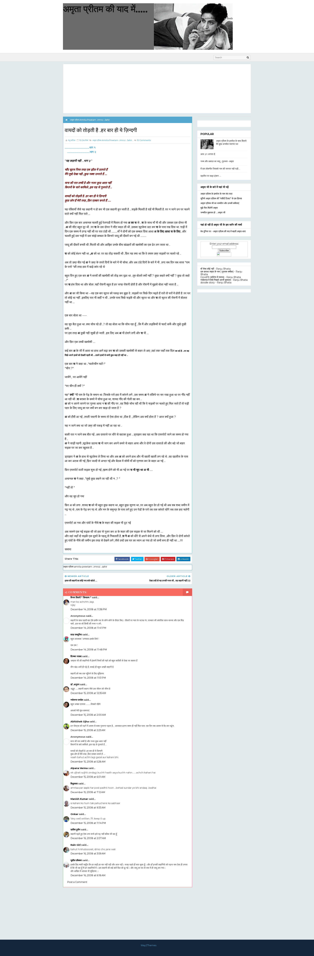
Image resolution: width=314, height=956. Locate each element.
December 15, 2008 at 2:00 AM (88, 714)
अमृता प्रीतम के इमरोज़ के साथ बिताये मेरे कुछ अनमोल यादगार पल (231, 142)
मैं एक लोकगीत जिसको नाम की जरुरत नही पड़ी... (220, 168)
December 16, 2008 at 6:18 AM (87, 875)
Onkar (74, 814)
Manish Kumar (79, 798)
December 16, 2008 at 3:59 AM (87, 853)
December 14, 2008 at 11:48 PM (88, 649)
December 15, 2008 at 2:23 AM (87, 730)
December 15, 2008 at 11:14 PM (88, 823)
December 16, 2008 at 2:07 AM (88, 838)
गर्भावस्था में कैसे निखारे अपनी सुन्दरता (216, 279)
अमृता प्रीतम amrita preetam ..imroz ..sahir (90, 120)
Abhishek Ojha (79, 721)
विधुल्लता (74, 783)
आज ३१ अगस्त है (208, 154)
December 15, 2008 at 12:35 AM (88, 693)
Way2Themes (148, 945)
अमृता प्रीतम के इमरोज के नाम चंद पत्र (216, 193)
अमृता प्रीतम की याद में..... (105, 8)
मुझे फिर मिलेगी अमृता (209, 207)
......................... (80, 147)
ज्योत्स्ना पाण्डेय (76, 699)
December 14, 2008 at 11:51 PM (88, 677)
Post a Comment (77, 882)
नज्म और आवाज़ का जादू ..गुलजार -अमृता (217, 161)
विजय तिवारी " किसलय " (80, 597)
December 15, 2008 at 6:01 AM (87, 776)
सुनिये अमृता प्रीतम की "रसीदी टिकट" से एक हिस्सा (221, 198)
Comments (144, 140)
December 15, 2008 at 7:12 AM (87, 792)
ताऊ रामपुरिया (76, 634)
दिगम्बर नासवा (76, 656)
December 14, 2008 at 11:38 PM (88, 609)
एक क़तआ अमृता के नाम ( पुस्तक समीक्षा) (217, 271)
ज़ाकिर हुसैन (75, 829)
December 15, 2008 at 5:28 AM (87, 761)
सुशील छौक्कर (76, 860)
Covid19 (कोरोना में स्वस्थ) (212, 277)
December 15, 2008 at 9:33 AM (87, 807)
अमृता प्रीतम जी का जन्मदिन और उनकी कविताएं (220, 203)
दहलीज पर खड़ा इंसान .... (211, 175)
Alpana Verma (79, 768)
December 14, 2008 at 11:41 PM (88, 627)
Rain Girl (75, 844)
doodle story (208, 282)
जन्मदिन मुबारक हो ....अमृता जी (213, 212)
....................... (81, 152)
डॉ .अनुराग (74, 684)
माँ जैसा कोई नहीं (207, 268)
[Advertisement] (157, 89)
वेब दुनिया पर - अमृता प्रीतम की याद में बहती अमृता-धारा (223, 231)
